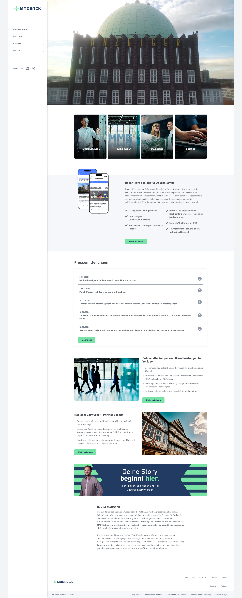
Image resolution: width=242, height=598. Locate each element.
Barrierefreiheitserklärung (201, 594)
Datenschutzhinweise (153, 594)
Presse (16, 50)
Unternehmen (20, 29)
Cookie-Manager (221, 594)
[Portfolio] (124, 137)
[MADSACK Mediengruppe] (25, 8)
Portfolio (17, 36)
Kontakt (213, 586)
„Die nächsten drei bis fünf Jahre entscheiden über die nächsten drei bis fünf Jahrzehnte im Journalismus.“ (132, 329)
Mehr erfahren (136, 241)
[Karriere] (157, 137)
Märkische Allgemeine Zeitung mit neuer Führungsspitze (107, 279)
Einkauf (224, 586)
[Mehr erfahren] (140, 379)
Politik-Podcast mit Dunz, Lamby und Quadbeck (102, 290)
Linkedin (27, 68)
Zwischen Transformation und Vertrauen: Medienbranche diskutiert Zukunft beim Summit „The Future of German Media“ (135, 315)
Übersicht (87, 340)
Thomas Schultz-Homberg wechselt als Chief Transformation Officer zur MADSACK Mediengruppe (128, 302)
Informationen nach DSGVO (176, 594)
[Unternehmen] (90, 137)
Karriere (17, 43)
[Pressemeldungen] (191, 137)
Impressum (136, 594)
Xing (33, 68)
